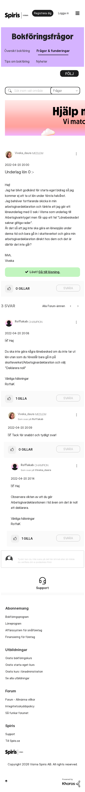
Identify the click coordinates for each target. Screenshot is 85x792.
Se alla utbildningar (17, 678)
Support (10, 734)
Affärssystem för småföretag (23, 630)
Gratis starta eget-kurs (20, 664)
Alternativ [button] (69, 75)
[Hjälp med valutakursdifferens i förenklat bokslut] (77, 306)
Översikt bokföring (17, 51)
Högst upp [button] (6, 781)
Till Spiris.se (12, 740)
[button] (76, 154)
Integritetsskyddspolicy (19, 706)
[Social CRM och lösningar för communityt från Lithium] (71, 782)
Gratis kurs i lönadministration (24, 671)
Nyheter (41, 61)
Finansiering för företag (20, 637)
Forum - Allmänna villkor (20, 699)
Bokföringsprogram (17, 616)
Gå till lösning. (49, 272)
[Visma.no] (16, 15)
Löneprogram (13, 623)
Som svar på (30, 419)
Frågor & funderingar (53, 51)
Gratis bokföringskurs (18, 658)
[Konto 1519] (70, 306)
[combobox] (42, 90)
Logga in (63, 13)
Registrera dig (42, 13)
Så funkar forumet (16, 713)
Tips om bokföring (16, 61)
